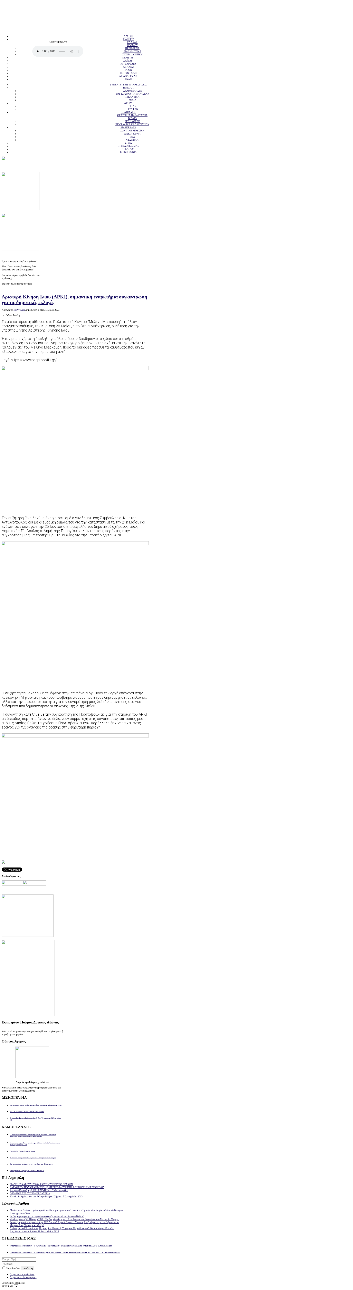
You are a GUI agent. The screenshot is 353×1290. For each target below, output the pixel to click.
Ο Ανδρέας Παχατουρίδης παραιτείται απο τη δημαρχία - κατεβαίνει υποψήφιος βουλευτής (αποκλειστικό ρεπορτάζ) (33, 1135)
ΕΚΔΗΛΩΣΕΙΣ (132, 121)
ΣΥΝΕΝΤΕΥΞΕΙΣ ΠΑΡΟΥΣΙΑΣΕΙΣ (128, 84)
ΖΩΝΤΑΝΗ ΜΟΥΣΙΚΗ (132, 130)
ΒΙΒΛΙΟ (132, 118)
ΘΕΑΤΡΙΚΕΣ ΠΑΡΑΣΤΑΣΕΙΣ (132, 115)
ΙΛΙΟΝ (128, 69)
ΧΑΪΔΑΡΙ (128, 60)
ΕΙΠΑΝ (132, 106)
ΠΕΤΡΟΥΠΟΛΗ (128, 73)
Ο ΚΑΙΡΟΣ (128, 149)
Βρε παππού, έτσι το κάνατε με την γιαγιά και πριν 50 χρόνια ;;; (31, 1164)
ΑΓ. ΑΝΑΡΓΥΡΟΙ (128, 76)
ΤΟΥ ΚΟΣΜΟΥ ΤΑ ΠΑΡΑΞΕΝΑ (132, 93)
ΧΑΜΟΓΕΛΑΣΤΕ (132, 90)
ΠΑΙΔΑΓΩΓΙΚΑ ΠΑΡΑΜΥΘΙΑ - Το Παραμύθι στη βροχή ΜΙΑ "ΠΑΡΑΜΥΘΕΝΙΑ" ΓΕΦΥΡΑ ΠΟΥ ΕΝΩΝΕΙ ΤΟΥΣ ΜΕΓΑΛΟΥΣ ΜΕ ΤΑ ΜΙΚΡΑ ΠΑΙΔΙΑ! (65, 1252)
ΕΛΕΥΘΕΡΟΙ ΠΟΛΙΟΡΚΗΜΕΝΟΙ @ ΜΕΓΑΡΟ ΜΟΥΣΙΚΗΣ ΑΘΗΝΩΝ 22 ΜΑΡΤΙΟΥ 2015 (57, 1187)
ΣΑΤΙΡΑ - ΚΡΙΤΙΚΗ (132, 54)
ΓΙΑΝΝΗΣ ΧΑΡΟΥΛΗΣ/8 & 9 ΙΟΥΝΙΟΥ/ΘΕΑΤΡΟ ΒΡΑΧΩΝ (41, 1184)
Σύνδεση (27, 1268)
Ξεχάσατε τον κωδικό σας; (23, 1274)
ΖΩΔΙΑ (132, 100)
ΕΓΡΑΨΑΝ (132, 109)
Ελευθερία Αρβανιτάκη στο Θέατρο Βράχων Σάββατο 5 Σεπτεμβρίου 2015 (46, 1196)
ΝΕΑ (132, 136)
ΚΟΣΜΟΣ (132, 45)
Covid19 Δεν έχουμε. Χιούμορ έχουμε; (23, 1151)
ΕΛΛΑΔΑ (132, 42)
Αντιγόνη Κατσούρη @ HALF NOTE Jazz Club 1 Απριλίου (39, 1190)
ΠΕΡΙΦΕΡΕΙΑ (132, 48)
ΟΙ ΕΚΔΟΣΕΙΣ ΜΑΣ (128, 146)
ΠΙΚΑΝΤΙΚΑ (132, 96)
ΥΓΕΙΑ (128, 142)
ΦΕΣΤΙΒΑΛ (132, 139)
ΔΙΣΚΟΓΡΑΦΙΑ (132, 133)
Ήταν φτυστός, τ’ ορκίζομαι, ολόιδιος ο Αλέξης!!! (27, 1171)
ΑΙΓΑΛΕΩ (128, 66)
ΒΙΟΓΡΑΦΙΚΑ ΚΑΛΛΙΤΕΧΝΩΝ (132, 124)
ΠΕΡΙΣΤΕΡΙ (128, 57)
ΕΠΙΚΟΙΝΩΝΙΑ (128, 152)
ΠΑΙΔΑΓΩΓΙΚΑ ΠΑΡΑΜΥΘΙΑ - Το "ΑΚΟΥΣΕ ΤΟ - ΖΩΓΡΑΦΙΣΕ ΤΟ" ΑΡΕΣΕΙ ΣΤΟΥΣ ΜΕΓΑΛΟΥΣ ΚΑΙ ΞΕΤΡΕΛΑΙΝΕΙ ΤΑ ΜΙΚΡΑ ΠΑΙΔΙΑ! (61, 1246)
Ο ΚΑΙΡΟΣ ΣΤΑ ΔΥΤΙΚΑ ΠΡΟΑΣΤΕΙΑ (30, 1193)
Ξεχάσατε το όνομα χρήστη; (23, 1277)
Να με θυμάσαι (13, 1268)
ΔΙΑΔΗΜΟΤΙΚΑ (132, 51)
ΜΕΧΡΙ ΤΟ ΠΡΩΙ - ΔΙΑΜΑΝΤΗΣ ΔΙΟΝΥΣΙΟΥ (27, 1112)
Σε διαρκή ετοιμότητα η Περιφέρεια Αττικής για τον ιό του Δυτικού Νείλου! (47, 1216)
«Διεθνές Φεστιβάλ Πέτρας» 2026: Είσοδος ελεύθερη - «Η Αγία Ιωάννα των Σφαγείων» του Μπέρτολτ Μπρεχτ (64, 1219)
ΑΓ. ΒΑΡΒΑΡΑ (128, 63)
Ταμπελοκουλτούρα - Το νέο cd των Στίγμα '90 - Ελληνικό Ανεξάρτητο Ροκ (35, 1105)
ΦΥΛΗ (128, 79)
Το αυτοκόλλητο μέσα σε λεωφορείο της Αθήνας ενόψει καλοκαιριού (33, 1158)
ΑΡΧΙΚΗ (128, 36)
